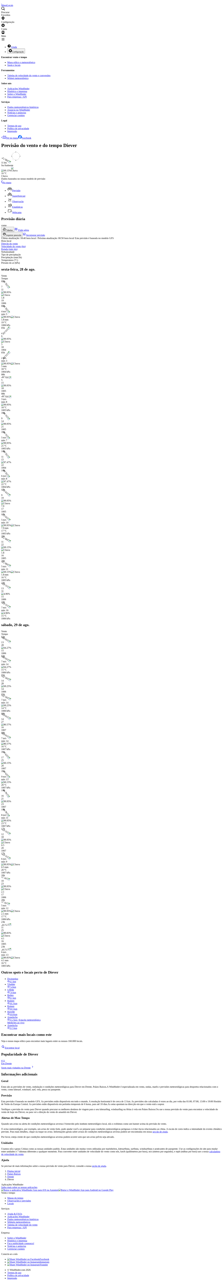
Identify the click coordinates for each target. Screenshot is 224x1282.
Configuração (18, 52)
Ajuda (14, 47)
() (13, 246)
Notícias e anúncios (16, 112)
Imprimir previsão (13, 235)
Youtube (44, 1264)
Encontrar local (12, 1047)
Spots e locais (13, 65)
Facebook (26, 138)
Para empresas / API (17, 97)
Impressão (12, 131)
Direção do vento (9, 243)
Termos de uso (14, 125)
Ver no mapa (12, 138)
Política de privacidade (18, 128)
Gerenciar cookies (16, 115)
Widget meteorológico (17, 78)
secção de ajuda (160, 1131)
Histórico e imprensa (17, 91)
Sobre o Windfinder (16, 94)
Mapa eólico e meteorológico (21, 62)
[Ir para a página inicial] (1, 2)
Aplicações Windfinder (18, 88)
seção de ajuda (99, 1166)
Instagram (44, 1262)
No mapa (6, 182)
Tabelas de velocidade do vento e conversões (28, 75)
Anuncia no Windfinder (18, 110)
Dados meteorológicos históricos (23, 107)
